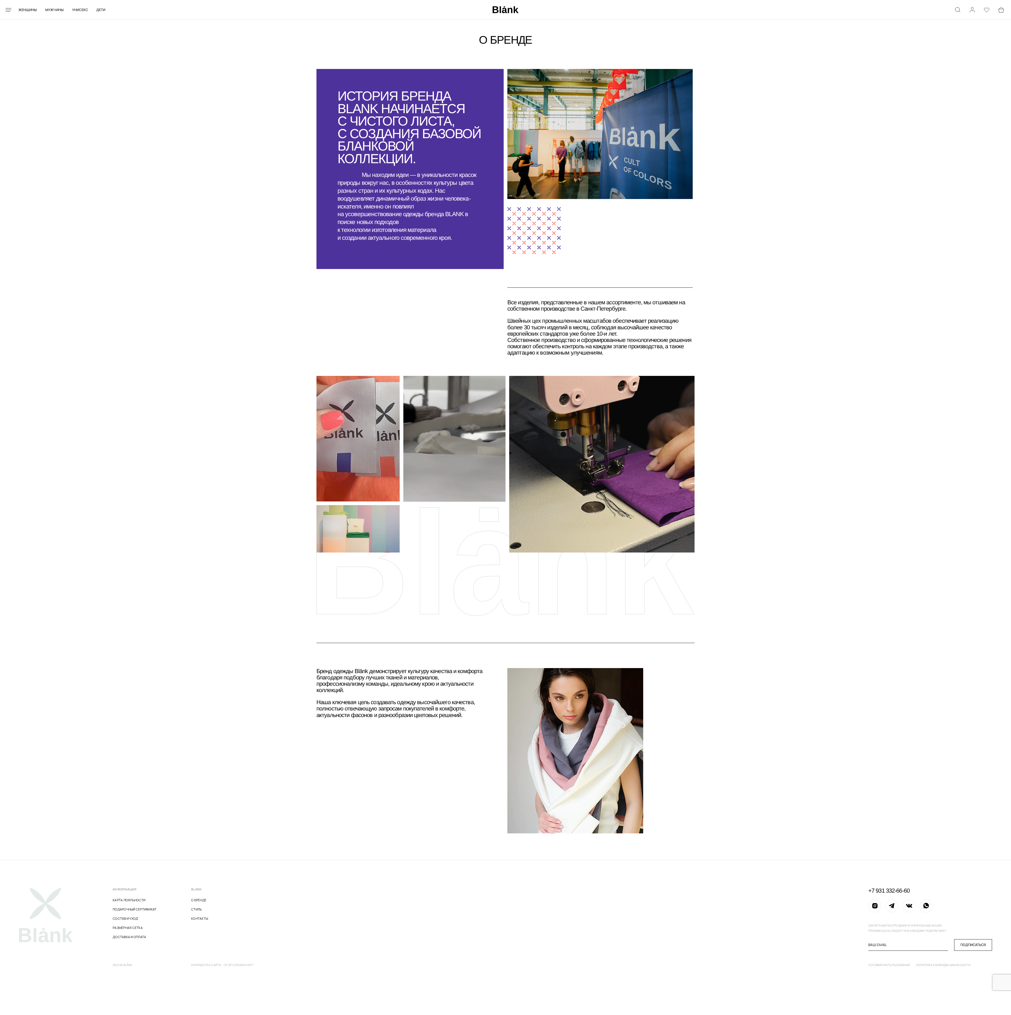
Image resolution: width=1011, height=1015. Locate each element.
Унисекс (80, 9)
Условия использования (889, 965)
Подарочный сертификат (134, 909)
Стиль (196, 909)
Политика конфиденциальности (943, 965)
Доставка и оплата (129, 937)
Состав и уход (125, 918)
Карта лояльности (129, 900)
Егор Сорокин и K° (239, 965)
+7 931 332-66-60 (889, 891)
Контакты (199, 918)
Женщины (27, 9)
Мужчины (54, 9)
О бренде (198, 900)
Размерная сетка (128, 928)
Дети (101, 9)
